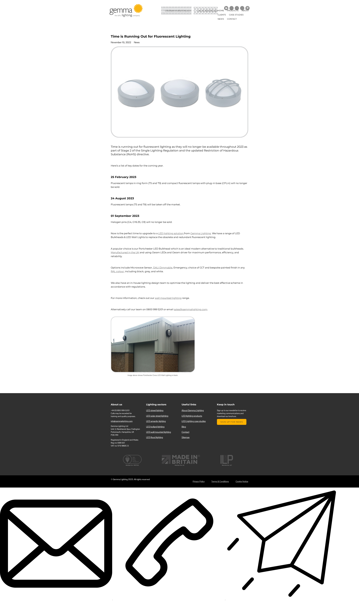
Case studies (236, 15)
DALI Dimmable (162, 267)
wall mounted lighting (168, 298)
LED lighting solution (171, 233)
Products (233, 11)
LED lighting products (192, 415)
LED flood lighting (154, 437)
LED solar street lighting (157, 415)
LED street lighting (154, 410)
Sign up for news (231, 422)
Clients (222, 15)
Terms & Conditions (220, 481)
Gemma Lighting (200, 233)
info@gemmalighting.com (178, 10)
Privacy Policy (199, 481)
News (221, 19)
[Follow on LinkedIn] (226, 8)
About (245, 11)
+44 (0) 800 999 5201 (207, 10)
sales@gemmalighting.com (190, 309)
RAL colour (117, 271)
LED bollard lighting (155, 426)
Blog (184, 426)
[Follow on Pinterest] (247, 8)
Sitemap (186, 437)
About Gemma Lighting (193, 410)
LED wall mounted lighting (158, 432)
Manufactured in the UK (125, 252)
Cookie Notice (242, 481)
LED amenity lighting (156, 421)
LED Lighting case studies (194, 421)
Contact (232, 19)
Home (221, 11)
